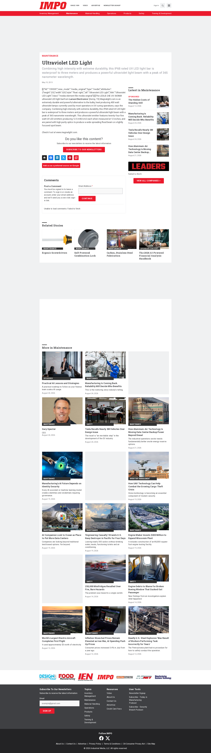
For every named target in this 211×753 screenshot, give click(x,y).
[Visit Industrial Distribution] (124, 677)
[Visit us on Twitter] (108, 738)
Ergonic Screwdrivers (54, 252)
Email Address (86, 186)
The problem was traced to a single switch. (104, 593)
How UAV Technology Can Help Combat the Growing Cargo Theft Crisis (145, 486)
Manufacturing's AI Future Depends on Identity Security (61, 485)
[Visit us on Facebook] (101, 738)
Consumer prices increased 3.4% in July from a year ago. (105, 649)
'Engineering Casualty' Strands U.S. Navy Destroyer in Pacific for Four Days (105, 536)
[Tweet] (63, 157)
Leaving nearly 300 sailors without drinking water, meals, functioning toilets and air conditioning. (104, 544)
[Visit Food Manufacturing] (67, 677)
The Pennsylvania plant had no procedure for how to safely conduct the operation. (148, 649)
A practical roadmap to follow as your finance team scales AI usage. (62, 388)
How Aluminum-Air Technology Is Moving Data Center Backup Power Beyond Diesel (139, 149)
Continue (87, 198)
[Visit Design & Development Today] (48, 677)
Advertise (82, 744)
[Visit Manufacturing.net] (144, 677)
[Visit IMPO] (105, 677)
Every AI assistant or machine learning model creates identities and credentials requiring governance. (62, 493)
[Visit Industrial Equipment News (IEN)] (85, 677)
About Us (60, 744)
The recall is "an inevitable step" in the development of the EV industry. (102, 437)
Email (42, 698)
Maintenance (50, 56)
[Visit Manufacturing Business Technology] (163, 677)
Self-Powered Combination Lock (85, 254)
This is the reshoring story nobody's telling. (104, 390)
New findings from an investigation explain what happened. (147, 597)
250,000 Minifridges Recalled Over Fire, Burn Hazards (103, 588)
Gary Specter (49, 429)
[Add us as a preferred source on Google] (76, 157)
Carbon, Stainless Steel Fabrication (120, 254)
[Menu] (169, 5)
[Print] (44, 157)
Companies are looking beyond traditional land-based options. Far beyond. (60, 543)
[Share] (50, 157)
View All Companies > (149, 181)
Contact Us (71, 744)
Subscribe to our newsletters (83, 149)
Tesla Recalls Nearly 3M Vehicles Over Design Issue (140, 133)
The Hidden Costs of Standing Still (139, 101)
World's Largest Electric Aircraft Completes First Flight (58, 639)
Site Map (151, 744)
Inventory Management (140, 479)
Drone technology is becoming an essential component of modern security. (147, 494)
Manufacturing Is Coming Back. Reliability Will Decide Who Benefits (141, 116)
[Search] (162, 5)
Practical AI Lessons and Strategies (60, 383)
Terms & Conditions (112, 744)
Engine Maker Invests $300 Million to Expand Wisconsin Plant (147, 536)
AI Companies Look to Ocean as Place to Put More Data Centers (61, 536)
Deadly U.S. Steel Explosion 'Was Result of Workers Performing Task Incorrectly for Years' (148, 641)
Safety (89, 424)
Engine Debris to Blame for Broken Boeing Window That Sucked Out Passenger (146, 589)
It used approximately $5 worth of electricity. (61, 644)
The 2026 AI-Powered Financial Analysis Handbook (151, 255)
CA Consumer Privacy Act (134, 744)
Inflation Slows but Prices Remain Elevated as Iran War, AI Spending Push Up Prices (105, 641)
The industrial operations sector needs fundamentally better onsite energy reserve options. (147, 441)
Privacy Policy (95, 744)
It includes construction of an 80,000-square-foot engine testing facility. (148, 543)
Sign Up (47, 711)
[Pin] (69, 157)
